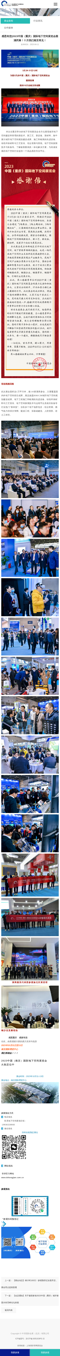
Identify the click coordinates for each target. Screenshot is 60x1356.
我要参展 (15, 1352)
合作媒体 (8, 28)
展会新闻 (8, 21)
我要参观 (45, 1352)
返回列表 (9, 1310)
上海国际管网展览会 (34, 1346)
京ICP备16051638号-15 (35, 1339)
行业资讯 (37, 21)
